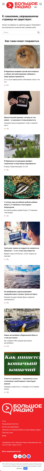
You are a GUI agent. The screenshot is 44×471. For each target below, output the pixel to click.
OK (25, 468)
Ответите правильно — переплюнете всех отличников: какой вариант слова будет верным (21, 381)
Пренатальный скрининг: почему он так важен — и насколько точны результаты (20, 118)
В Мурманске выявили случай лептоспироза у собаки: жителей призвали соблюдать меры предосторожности (21, 74)
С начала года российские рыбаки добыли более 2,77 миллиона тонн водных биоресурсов (20, 204)
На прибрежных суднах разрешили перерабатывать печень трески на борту (20, 292)
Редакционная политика (10, 424)
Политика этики (7, 433)
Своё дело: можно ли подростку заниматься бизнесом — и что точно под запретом (21, 249)
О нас (4, 421)
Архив (4, 436)
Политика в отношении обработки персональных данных (21, 430)
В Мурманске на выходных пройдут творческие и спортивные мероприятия (20, 162)
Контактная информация (10, 427)
